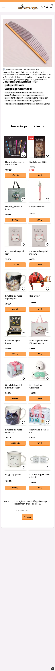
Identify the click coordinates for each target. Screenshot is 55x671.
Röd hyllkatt (34, 295)
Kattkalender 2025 (38, 162)
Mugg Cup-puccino (13, 474)
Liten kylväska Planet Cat (38, 431)
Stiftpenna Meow (37, 206)
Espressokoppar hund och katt (39, 475)
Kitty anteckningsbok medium (38, 252)
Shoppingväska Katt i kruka (14, 207)
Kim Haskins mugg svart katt (13, 431)
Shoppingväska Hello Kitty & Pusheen (38, 341)
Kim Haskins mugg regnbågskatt (13, 297)
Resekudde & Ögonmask (35, 386)
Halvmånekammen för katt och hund (15, 163)
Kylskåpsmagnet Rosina (12, 341)
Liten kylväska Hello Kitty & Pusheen (14, 386)
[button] (43, 6)
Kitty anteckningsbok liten (14, 252)
